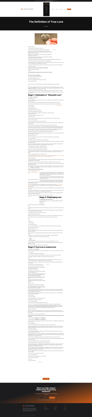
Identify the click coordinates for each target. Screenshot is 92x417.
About (64, 9)
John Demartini (32, 304)
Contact (65, 408)
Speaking (61, 9)
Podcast (55, 408)
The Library (57, 9)
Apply (65, 409)
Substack (55, 409)
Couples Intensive (46, 408)
